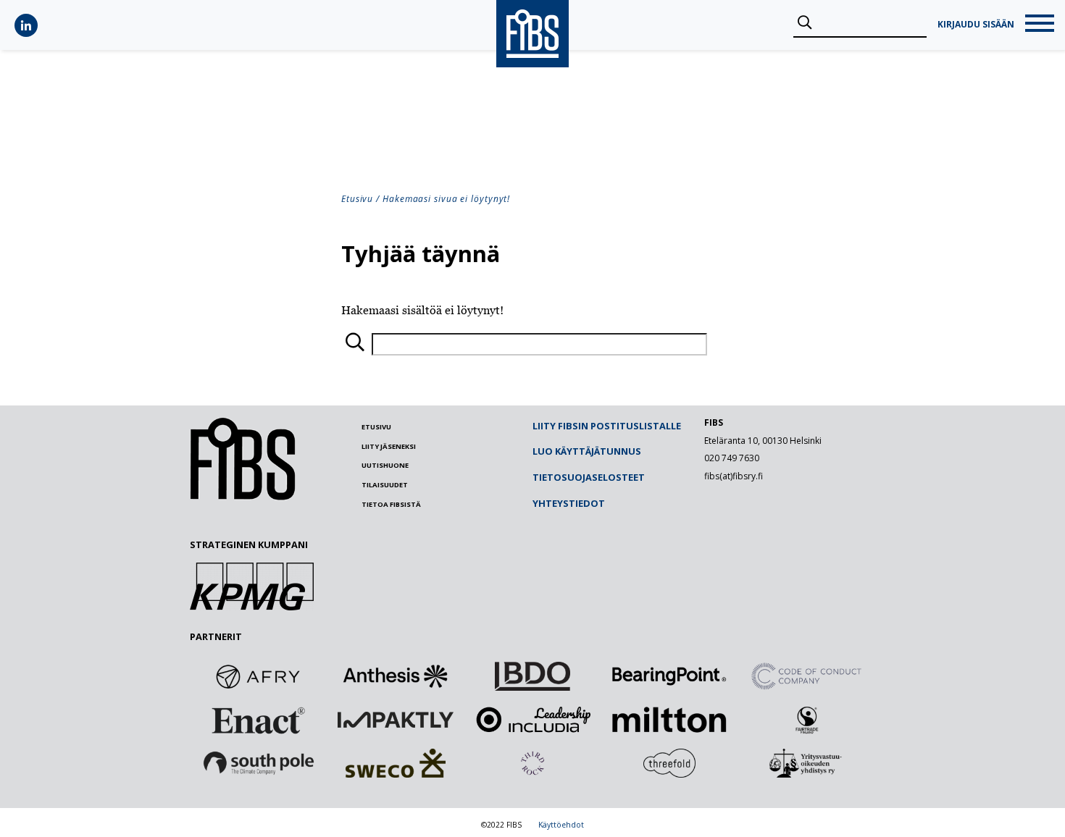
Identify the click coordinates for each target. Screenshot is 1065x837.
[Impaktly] (396, 719)
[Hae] (804, 23)
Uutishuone (385, 465)
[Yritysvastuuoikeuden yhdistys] (806, 763)
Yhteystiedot (568, 503)
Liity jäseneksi (389, 446)
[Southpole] (259, 763)
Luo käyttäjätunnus (586, 451)
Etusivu (357, 199)
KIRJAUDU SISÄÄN (975, 24)
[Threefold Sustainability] (669, 763)
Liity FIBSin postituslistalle (606, 425)
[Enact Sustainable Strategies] (259, 719)
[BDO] (532, 676)
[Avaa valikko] (1039, 25)
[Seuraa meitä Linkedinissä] (26, 25)
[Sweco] (396, 763)
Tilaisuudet (385, 484)
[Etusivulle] (243, 497)
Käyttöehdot (561, 825)
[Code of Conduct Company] (806, 676)
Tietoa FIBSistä (391, 504)
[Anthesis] (396, 676)
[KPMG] (252, 606)
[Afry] (259, 676)
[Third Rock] (532, 763)
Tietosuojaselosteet (588, 477)
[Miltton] (669, 719)
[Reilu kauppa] (806, 719)
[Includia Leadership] (532, 719)
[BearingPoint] (669, 676)
